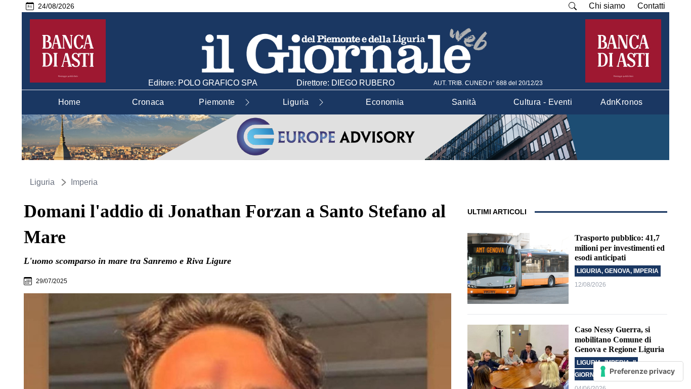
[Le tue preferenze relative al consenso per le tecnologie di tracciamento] (638, 371)
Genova (617, 271)
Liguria (42, 182)
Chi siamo (607, 6)
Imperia (84, 182)
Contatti (651, 6)
